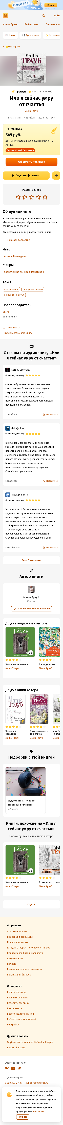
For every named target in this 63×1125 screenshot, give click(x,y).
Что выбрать (10, 24)
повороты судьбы (33, 289)
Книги (12, 35)
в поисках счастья (14, 294)
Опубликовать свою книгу (17, 333)
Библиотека (31, 24)
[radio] (18, 197)
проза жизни (11, 289)
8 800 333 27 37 (13, 1082)
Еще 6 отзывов (31, 560)
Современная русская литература (23, 272)
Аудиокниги (32, 35)
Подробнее (38, 1111)
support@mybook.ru (37, 1082)
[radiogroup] (31, 197)
